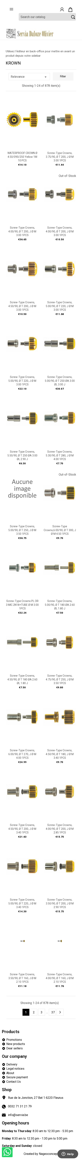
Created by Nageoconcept (41, 1154)
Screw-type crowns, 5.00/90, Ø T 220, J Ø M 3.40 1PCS (22, 903)
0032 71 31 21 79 (20, 1106)
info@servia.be (18, 1115)
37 (53, 1012)
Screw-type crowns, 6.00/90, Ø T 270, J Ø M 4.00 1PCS (22, 754)
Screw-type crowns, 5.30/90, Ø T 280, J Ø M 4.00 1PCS (60, 455)
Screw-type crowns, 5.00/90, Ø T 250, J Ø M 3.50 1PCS (22, 530)
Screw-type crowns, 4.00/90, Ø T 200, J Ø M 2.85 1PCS (60, 828)
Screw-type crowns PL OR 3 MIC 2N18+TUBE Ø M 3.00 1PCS (22, 604)
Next (60, 1012)
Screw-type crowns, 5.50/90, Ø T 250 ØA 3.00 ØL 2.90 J (22, 455)
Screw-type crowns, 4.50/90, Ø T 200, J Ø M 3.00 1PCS (22, 306)
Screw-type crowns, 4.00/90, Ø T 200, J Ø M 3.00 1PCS (22, 231)
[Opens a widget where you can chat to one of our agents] (67, 1154)
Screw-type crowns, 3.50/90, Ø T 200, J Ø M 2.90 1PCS (60, 903)
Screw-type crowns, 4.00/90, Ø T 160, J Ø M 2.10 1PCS (60, 978)
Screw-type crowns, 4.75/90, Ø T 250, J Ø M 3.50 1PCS (60, 679)
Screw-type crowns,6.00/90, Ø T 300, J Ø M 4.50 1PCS (60, 530)
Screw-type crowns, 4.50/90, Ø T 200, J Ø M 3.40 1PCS (22, 828)
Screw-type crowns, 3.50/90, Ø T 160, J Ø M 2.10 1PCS (22, 978)
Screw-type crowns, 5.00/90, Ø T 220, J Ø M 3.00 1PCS (60, 306)
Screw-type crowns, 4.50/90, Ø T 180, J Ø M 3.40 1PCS (60, 754)
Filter (63, 76)
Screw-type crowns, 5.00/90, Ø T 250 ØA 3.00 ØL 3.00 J (60, 380)
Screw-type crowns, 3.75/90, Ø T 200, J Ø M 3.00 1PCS (60, 156)
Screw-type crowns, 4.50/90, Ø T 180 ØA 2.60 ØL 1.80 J (22, 679)
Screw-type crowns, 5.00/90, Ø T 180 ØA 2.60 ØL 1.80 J (60, 604)
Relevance (29, 77)
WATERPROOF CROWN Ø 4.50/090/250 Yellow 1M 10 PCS (22, 156)
